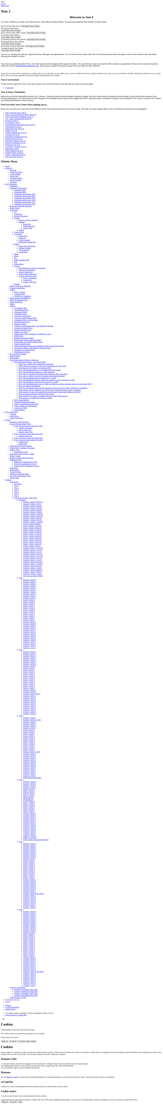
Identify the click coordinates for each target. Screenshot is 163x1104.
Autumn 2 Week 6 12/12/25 (33, 550)
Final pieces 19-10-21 (13, 145)
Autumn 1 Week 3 (29, 712)
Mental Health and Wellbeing (20, 298)
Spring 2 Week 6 (29, 668)
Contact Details (15, 174)
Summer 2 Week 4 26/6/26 (32, 506)
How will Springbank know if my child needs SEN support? (40, 370)
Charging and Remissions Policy (25, 318)
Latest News (14, 416)
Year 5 (16, 494)
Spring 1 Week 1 (29, 620)
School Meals (14, 470)
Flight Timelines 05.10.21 (14, 151)
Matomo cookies (12, 1077)
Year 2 (16, 488)
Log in (3, 4)
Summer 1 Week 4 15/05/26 (33, 516)
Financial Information (17, 288)
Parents (7, 420)
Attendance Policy (20, 314)
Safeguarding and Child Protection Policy (28, 342)
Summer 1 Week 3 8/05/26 (32, 518)
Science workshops (30, 278)
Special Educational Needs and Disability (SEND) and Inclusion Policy (39, 346)
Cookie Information (12, 1007)
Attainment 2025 (20, 190)
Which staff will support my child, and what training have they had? (42, 366)
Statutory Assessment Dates (19, 474)
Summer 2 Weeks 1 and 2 (32, 720)
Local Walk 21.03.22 (12, 123)
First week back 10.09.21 (14, 157)
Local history (23, 252)
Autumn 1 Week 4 (29, 644)
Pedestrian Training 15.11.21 (15, 141)
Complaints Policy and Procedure (26, 320)
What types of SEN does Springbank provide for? (36, 364)
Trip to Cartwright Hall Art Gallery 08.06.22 (20, 115)
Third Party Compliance (22, 296)
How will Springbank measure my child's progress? (37, 372)
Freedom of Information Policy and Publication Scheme (33, 326)
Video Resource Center (18, 998)
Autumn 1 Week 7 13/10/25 (33, 564)
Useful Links (14, 478)
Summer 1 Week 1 (29, 598)
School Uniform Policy (22, 344)
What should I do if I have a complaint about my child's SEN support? (43, 396)
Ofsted (12, 304)
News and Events (11, 412)
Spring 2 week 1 (29, 676)
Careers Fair (27, 280)
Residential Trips (16, 460)
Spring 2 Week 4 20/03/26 (32, 528)
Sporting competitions (17, 988)
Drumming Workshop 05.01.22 (16, 137)
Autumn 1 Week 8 (29, 636)
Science (17, 266)
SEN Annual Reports (21, 400)
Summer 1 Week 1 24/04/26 (33, 522)
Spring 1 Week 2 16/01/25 (32, 544)
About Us (8, 168)
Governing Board (16, 178)
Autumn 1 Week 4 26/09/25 (33, 570)
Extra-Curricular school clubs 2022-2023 (28, 426)
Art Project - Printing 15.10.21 (16, 147)
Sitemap (8, 1005)
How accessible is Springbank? (29, 386)
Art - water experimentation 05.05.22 (18, 119)
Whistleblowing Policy (22, 352)
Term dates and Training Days (20, 476)
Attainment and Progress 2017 (24, 202)
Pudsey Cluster (15, 456)
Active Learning (24, 240)
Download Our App (12, 1000)
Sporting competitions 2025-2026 (26, 990)
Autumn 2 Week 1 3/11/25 (32, 560)
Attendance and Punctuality (19, 422)
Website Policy (10, 1009)
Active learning (24, 250)
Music (16, 256)
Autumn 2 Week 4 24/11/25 (32, 554)
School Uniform (15, 472)
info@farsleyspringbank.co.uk (27, 66)
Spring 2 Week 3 (29, 604)
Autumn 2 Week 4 (29, 628)
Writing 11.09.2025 (30, 838)
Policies (12, 306)
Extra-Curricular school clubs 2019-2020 (28, 440)
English (17, 218)
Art (15, 212)
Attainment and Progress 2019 (24, 198)
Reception (17, 484)
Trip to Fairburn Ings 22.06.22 (16, 113)
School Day (14, 468)
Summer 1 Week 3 (29, 594)
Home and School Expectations (21, 446)
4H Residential (28, 798)
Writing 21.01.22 (11, 131)
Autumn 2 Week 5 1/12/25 (32, 552)
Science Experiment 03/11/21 (15, 143)
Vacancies (13, 182)
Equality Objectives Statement (20, 286)
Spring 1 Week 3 (29, 616)
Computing (18, 214)
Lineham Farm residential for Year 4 (26, 466)
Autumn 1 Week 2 (29, 646)
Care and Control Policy (22, 316)
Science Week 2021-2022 (28, 276)
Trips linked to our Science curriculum (32, 268)
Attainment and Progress (18, 188)
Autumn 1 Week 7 (29, 638)
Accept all (13, 1041)
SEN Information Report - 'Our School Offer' (30, 362)
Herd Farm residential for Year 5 (25, 464)
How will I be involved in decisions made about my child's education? (43, 374)
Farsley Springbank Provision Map (26, 404)
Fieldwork (22, 238)
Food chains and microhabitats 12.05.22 (19, 117)
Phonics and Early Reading (28, 220)
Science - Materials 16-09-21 (15, 155)
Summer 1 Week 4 (29, 592)
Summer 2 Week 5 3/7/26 (32, 504)
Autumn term (23, 442)
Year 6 (16, 496)
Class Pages (14, 482)
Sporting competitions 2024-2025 (26, 992)
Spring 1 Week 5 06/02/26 (32, 538)
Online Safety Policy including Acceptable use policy (32, 334)
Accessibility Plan (20, 308)
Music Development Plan (18, 300)
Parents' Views (15, 450)
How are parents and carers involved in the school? (36, 394)
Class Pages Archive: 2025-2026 (25, 498)
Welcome (13, 170)
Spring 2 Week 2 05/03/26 (32, 532)
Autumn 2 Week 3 (29, 630)
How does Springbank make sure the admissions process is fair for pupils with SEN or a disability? (53, 388)
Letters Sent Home (16, 418)
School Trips (23, 236)
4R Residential (28, 800)
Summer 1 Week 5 (29, 590)
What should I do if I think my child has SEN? (35, 368)
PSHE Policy (19, 336)
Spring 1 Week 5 (29, 612)
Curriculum (9, 88)
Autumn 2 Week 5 (29, 626)
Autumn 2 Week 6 (29, 624)
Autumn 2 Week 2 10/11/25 (32, 558)
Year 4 (16, 492)
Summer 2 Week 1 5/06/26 (32, 512)
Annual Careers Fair (26, 272)
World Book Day (29, 226)
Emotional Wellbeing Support (24, 402)
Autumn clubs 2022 (25, 428)
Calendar (13, 414)
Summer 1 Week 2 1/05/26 (32, 520)
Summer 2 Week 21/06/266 (32, 510)
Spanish (17, 284)
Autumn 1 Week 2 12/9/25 (32, 574)
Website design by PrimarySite (16, 1015)
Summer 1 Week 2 (29, 586)
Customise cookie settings (27, 1041)
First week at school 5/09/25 (33, 576)
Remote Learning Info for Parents (21, 458)
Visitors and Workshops (27, 270)
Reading (22, 222)
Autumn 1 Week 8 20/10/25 (33, 562)
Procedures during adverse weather (22, 454)
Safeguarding (19, 264)
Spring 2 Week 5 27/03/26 (32, 526)
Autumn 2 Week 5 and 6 (31, 752)
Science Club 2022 (29, 282)
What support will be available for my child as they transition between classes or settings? (50, 390)
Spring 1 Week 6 (29, 610)
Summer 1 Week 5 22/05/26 (33, 514)
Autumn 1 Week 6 (29, 640)
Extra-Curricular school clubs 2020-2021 (28, 438)
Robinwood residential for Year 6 (25, 462)
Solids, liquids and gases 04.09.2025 (36, 840)
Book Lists (27, 224)
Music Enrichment (16, 302)
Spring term (23, 444)
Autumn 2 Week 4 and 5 (31, 694)
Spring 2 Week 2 (29, 606)
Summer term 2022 (25, 436)
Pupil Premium (15, 356)
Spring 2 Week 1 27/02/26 (32, 534)
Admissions (14, 186)
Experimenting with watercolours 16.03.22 (20, 125)
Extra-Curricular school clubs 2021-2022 (28, 434)
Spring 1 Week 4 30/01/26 (32, 540)
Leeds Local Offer (20, 408)
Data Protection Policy (22, 322)
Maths (16, 254)
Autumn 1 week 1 (29, 648)
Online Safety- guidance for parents (22, 448)
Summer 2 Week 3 (29, 584)
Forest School (19, 232)
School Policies (19, 410)
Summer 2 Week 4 (29, 582)
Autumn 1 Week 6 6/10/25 (32, 566)
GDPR (12, 290)
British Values (15, 208)
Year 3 (16, 490)
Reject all (5, 1041)
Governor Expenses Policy (23, 328)
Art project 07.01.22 (12, 135)
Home (7, 166)
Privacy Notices (19, 292)
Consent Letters (19, 294)
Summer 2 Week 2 (29, 654)
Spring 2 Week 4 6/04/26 (32, 524)
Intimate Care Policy (21, 332)
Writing (21, 230)
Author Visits (27, 228)
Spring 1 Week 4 (29, 682)
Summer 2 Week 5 (29, 580)
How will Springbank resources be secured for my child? (38, 382)
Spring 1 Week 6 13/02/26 (32, 536)
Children (8, 480)
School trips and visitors (27, 246)
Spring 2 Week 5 (29, 600)
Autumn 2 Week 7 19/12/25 (33, 548)
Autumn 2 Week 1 (29, 634)
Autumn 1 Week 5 (29, 642)
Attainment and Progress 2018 (24, 200)
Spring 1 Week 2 (29, 618)
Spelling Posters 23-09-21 (14, 153)
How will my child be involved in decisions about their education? (42, 376)
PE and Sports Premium (18, 354)
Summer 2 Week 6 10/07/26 (33, 502)
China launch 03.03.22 (13, 127)
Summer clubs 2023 (26, 432)
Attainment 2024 (20, 192)
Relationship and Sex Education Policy (27, 340)
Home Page (5, 6)
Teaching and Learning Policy (24, 350)
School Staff (14, 176)
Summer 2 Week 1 (29, 588)
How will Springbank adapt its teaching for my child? (37, 378)
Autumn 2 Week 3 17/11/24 (32, 556)
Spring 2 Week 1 (29, 608)
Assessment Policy (20, 312)
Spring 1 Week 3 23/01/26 (32, 542)
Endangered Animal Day (27, 242)
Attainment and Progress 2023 (24, 194)
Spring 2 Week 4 (29, 602)
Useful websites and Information (25, 406)
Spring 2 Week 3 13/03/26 (32, 530)
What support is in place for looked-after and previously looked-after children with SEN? (50, 392)
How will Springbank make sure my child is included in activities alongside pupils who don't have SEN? (55, 384)
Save (20, 1102)
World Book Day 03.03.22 (14, 129)
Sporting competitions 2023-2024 (26, 994)
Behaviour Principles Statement (21, 206)
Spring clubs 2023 (25, 430)
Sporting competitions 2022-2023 (26, 996)
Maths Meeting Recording (32, 778)
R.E (15, 262)
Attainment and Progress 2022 (24, 196)
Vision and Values (16, 172)
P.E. (15, 258)
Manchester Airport (12, 149)
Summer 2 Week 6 (29, 912)
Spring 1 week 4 (29, 614)
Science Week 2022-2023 (28, 274)
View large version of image (30, 26)
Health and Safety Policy (23, 330)
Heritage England (25, 248)
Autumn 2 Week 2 (29, 632)
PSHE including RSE (21, 260)
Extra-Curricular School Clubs (20, 424)
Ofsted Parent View (21, 452)
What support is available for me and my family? (36, 398)
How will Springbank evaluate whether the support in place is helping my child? (47, 380)
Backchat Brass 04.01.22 (14, 139)
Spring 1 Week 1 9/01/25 (32, 546)
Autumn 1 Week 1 (29, 776)
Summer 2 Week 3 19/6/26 (32, 508)
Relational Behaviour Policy (24, 338)
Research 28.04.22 (11, 121)
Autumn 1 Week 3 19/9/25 (32, 572)
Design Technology (21, 216)
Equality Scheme (20, 324)
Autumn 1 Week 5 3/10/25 (32, 568)
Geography (18, 234)
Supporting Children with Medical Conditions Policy (32, 348)
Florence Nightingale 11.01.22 (16, 133)
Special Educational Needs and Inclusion (24, 360)
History (16, 244)
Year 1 (16, 486)
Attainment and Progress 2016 (24, 204)
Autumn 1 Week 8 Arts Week (33, 894)
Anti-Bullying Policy (21, 310)
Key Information (11, 184)
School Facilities (15, 180)
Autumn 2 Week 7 (29, 622)
